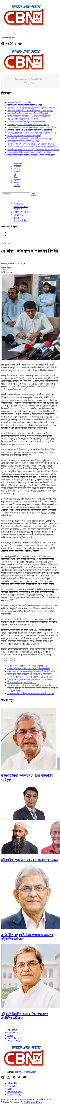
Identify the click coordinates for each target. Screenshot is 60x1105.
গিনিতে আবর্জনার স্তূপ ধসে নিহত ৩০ (21, 682)
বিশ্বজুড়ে (17, 182)
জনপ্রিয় (12, 660)
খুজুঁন (33, 194)
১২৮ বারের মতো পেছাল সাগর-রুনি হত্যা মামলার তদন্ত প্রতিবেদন (27, 127)
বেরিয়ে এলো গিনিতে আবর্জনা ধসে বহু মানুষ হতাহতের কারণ (29, 676)
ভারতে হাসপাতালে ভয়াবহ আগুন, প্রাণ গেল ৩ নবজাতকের (29, 674)
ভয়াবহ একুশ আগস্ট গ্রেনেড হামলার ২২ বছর (19, 105)
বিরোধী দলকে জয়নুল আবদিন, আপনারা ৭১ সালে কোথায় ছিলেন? (26, 155)
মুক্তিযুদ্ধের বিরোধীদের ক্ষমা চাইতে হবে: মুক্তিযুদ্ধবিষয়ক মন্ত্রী (26, 132)
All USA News (21, 209)
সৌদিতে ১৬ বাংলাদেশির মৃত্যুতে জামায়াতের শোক (20, 121)
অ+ (3, 269)
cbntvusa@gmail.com (25, 1071)
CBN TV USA (21, 212)
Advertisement (21, 206)
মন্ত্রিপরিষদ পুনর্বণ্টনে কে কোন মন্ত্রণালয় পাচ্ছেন (29, 860)
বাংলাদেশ (17, 180)
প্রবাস (16, 177)
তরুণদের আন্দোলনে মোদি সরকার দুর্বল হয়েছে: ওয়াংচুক (22, 124)
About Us (18, 203)
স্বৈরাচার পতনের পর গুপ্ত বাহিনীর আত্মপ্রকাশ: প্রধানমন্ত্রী (24, 130)
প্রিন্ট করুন (8, 272)
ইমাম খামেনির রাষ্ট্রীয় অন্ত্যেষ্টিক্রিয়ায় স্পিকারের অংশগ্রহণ (24, 152)
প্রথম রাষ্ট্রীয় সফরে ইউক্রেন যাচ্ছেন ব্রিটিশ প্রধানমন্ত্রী (28, 668)
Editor (17, 217)
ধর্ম (15, 174)
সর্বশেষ (4, 660)
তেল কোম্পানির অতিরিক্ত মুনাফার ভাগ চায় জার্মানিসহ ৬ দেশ (30, 693)
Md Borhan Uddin (33, 1102)
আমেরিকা (17, 166)
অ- (9, 269)
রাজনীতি (17, 185)
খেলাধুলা (17, 171)
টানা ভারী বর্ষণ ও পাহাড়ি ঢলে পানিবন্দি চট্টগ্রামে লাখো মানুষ (24, 138)
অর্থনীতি (17, 168)
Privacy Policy (21, 220)
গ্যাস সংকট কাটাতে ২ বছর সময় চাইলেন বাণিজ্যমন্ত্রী (22, 113)
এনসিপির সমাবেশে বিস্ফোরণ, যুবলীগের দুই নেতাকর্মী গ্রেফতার (26, 144)
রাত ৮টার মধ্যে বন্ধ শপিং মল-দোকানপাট (17, 119)
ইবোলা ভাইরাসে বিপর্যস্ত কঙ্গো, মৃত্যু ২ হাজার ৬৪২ (27, 665)
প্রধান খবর (18, 163)
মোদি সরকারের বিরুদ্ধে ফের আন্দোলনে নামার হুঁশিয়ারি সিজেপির (31, 671)
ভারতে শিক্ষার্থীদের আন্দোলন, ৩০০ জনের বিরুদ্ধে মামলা (23, 116)
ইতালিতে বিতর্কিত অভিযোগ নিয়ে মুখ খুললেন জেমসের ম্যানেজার (26, 107)
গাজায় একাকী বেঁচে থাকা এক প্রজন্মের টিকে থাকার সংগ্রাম (29, 685)
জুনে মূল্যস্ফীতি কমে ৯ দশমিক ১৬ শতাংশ (18, 141)
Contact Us (19, 214)
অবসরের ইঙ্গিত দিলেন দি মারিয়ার (14, 102)
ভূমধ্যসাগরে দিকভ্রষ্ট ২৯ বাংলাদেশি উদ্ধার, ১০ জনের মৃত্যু (24, 110)
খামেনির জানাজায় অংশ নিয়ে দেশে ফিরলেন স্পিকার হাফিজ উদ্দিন (26, 146)
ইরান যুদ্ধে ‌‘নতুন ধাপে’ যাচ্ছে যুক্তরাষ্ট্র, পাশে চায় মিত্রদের (30, 679)
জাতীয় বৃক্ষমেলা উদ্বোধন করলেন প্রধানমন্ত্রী (19, 135)
